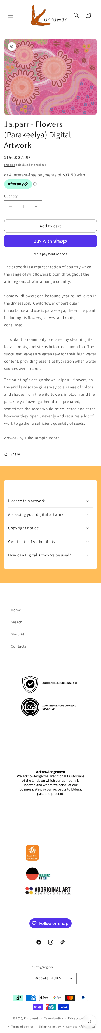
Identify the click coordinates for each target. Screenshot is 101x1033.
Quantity (11, 196)
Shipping (9, 164)
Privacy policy (78, 1018)
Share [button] (15, 454)
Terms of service (22, 1026)
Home (16, 609)
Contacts (18, 646)
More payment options (50, 254)
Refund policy (53, 1018)
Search (17, 622)
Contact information (80, 1026)
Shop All (18, 634)
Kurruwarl (31, 1018)
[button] (11, 15)
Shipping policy (50, 1026)
